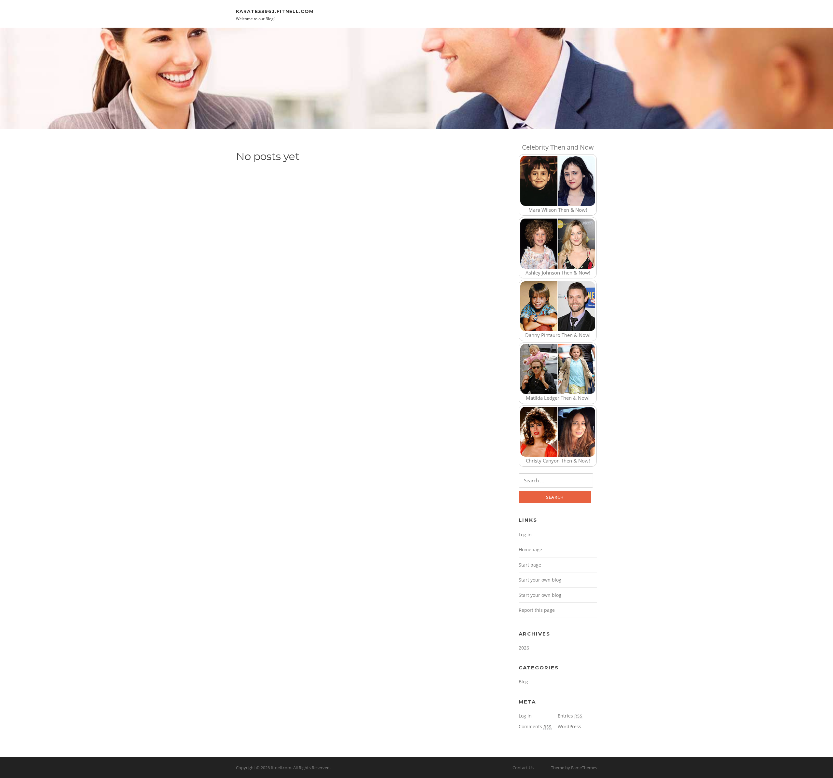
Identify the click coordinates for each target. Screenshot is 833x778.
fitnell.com (281, 768)
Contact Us (523, 768)
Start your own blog (540, 580)
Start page (530, 565)
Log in (525, 534)
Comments (535, 726)
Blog (523, 681)
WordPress (569, 726)
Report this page (537, 610)
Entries (570, 716)
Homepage (530, 549)
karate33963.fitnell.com (275, 11)
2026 (524, 648)
